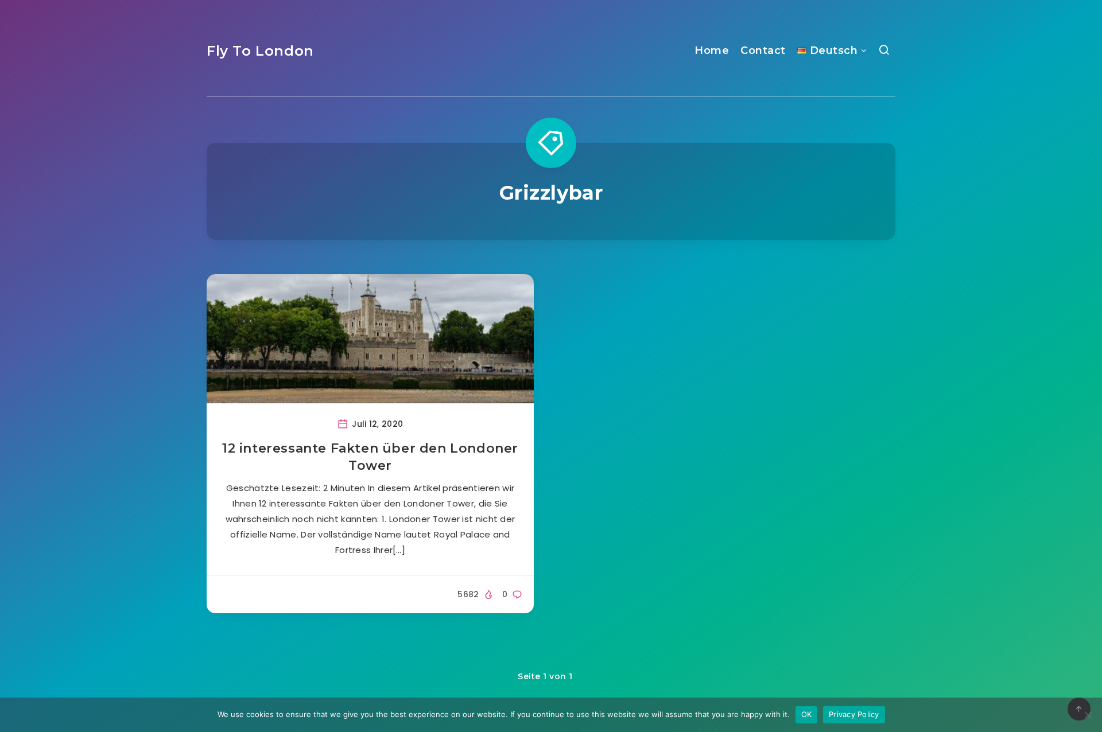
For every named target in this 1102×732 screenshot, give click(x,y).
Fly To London (260, 50)
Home (711, 50)
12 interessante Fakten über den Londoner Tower (370, 457)
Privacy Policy (854, 714)
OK (806, 714)
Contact (763, 50)
